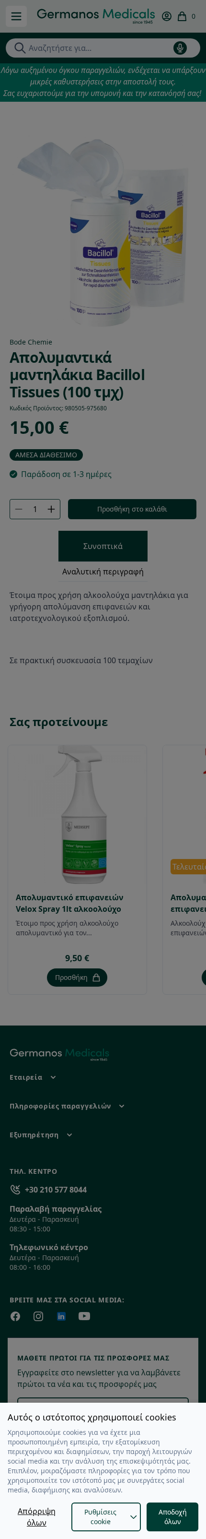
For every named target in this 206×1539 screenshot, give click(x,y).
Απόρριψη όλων (37, 1517)
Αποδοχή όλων (173, 1516)
